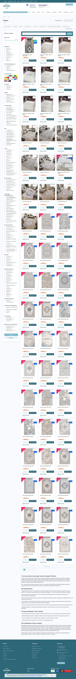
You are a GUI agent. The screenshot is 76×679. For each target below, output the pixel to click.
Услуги (18, 1)
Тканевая (9, 123)
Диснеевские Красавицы (12, 309)
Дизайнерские (10, 171)
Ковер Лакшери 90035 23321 (28, 407)
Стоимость (48, 12)
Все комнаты (10, 245)
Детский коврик (10, 133)
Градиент (9, 288)
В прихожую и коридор (11, 242)
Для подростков (11, 330)
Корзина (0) (70, 4)
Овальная (9, 100)
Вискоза (9, 49)
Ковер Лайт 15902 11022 (44, 201)
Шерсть (9, 60)
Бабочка (8, 300)
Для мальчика (10, 319)
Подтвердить (51, 675)
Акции (15, 1)
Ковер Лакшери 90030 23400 (45, 436)
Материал (54, 12)
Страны (33, 12)
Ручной (8, 67)
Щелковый (9, 144)
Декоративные (10, 210)
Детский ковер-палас (11, 211)
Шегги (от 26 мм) (10, 190)
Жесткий (9, 259)
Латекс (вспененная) (11, 117)
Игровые (9, 219)
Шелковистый (10, 265)
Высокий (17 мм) (10, 181)
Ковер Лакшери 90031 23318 (28, 436)
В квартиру (10, 235)
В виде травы (9, 199)
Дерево (8, 291)
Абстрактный (10, 272)
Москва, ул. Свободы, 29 (43, 4)
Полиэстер (9, 55)
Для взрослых (10, 327)
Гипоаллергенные (11, 205)
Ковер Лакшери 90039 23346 (28, 348)
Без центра (9, 275)
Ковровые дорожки (7, 26)
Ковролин (15, 26)
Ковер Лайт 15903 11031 (27, 201)
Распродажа (23, 12)
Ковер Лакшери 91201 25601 (28, 289)
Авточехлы (9, 151)
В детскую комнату (11, 231)
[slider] (4, 40)
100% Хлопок (10, 107)
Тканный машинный (11, 70)
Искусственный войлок (12, 115)
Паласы (21, 26)
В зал (8, 232)
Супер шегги (9, 187)
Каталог (6, 12)
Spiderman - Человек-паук (11, 307)
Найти (69, 33)
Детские (9, 168)
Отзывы (35, 1)
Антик (8, 156)
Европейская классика (11, 173)
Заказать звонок (33, 7)
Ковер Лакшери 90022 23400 (28, 495)
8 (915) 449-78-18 (32, 5)
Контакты (31, 1)
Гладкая (9, 257)
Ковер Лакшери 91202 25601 (63, 260)
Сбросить (11, 337)
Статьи (4, 657)
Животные (9, 294)
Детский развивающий (11, 213)
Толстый (9, 87)
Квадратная (9, 94)
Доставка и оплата (24, 1)
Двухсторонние (10, 208)
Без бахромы (10, 131)
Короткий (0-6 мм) (11, 184)
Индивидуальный (10, 174)
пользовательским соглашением (34, 675)
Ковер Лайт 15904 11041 (44, 172)
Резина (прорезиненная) (11, 119)
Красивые (9, 222)
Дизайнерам (34, 657)
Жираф (8, 296)
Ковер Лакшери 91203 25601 (45, 260)
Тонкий (8, 89)
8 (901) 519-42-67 (32, 4)
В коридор (9, 237)
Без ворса (9, 256)
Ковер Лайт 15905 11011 (27, 172)
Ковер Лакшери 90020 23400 (45, 524)
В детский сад (10, 229)
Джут (8, 51)
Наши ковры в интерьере (8, 650)
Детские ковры (42, 26)
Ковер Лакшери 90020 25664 (28, 524)
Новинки (11, 12)
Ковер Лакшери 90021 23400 (63, 495)
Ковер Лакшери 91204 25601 (28, 260)
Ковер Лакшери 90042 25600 (63, 289)
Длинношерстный (10, 136)
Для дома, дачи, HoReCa (11, 247)
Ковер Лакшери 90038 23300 (63, 348)
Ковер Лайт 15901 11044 (62, 201)
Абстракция (10, 150)
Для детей (9, 329)
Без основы (9, 112)
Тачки (8, 312)
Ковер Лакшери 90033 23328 (63, 407)
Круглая (9, 97)
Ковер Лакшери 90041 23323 (45, 319)
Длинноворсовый (10, 134)
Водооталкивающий (11, 200)
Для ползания (9, 216)
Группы (28, 12)
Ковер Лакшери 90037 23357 (28, 377)
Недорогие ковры (66, 26)
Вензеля (8, 278)
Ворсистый (9, 202)
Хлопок (9, 57)
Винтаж (9, 160)
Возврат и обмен (35, 652)
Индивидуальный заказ (36, 648)
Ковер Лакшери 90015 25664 (63, 524)
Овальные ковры (28, 26)
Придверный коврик (11, 143)
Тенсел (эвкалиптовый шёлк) (11, 121)
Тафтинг (9, 68)
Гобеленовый (10, 165)
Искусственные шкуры (11, 220)
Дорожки (17, 12)
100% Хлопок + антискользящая (10, 109)
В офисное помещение (11, 239)
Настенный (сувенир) (11, 262)
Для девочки (10, 317)
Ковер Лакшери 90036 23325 (63, 377)
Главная (5, 1)
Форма (38, 12)
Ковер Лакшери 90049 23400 (45, 289)
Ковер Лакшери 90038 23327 (45, 348)
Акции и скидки (6, 648)
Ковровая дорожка (11, 95)
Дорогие (9, 217)
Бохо (8, 159)
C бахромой (10, 130)
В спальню (9, 243)
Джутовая (9, 114)
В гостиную (35, 26)
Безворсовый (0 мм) (11, 179)
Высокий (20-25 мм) (11, 182)
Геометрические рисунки (11, 283)
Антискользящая (10, 111)
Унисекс (9, 320)
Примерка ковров (35, 646)
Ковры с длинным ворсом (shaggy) (54, 26)
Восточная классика (11, 162)
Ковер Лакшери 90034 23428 (45, 407)
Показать (11, 334)
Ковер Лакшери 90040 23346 (63, 319)
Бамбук (8, 48)
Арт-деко (9, 157)
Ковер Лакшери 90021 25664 (45, 495)
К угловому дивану (11, 249)
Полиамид (9, 52)
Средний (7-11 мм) (11, 185)
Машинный (10, 65)
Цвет (43, 12)
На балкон (9, 252)
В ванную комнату (11, 226)
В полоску (9, 276)
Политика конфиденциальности (9, 659)
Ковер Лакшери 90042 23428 (28, 319)
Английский (9, 154)
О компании (10, 1)
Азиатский (9, 153)
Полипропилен (10, 54)
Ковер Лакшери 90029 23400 (63, 436)
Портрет (8, 141)
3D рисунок (9, 270)
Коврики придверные (11, 250)
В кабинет (9, 234)
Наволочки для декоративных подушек (12, 140)
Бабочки (8, 273)
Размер (59, 12)
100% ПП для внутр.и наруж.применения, (11, 197)
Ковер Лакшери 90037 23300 (45, 377)
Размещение (66, 12)
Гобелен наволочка (11, 285)
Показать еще (47, 566)
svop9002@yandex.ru (62, 649)
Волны (8, 281)
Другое (72, 12)
